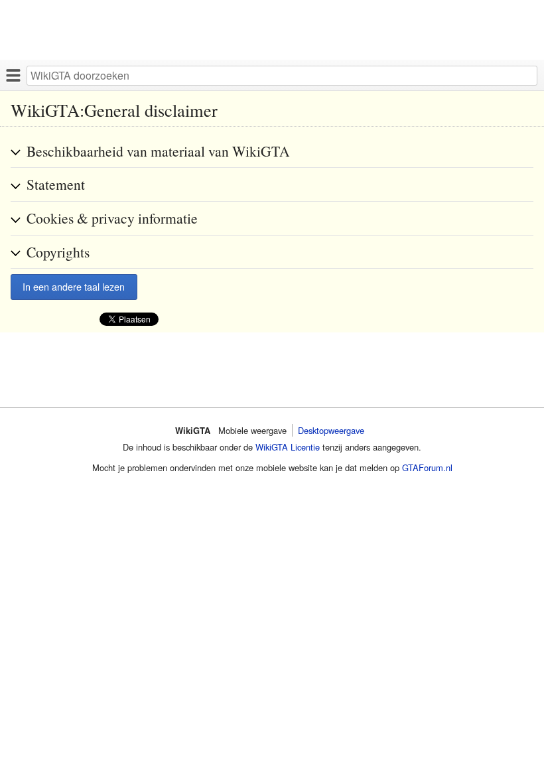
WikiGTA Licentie (287, 447)
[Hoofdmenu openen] (13, 75)
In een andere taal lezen (74, 286)
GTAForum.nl (427, 467)
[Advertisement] (272, 30)
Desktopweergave (331, 430)
